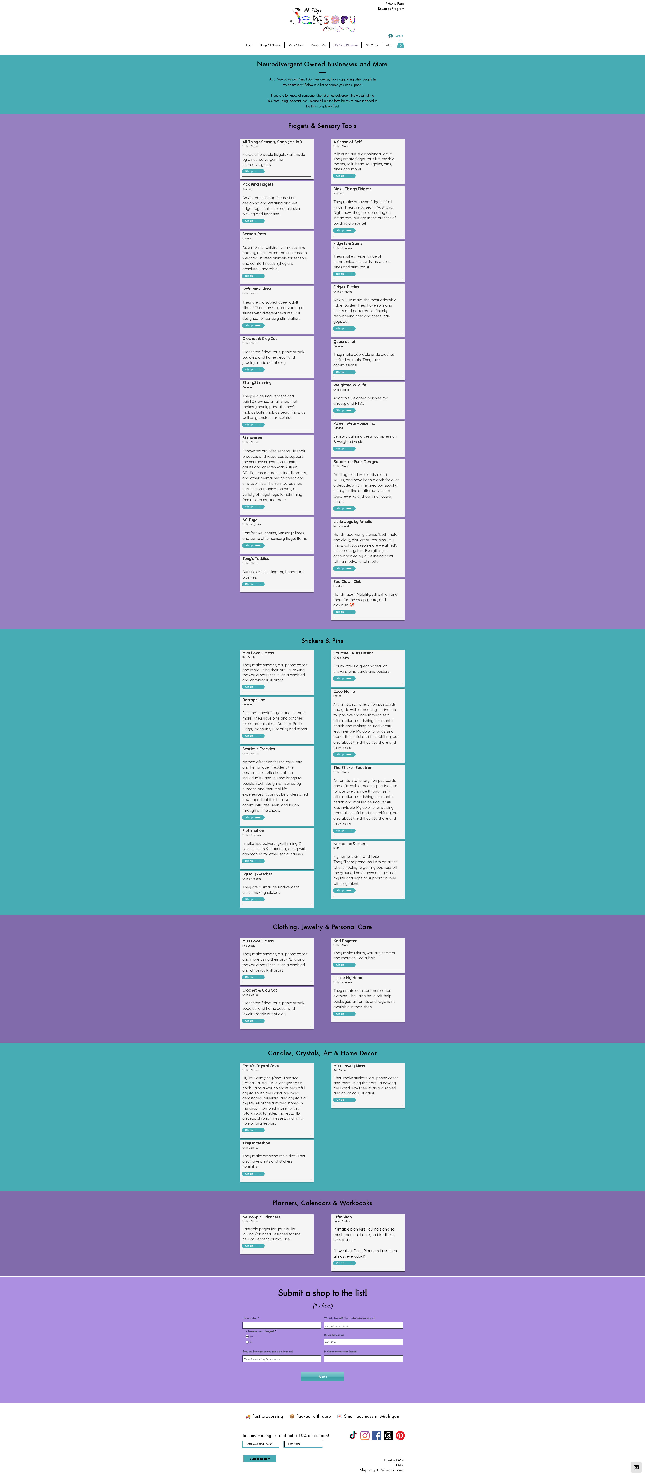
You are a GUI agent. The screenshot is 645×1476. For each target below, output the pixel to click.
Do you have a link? (334, 1335)
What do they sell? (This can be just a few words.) (349, 1318)
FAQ (400, 1465)
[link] (400, 44)
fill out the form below (335, 100)
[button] (389, 45)
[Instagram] (365, 1435)
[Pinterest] (400, 1435)
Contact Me (394, 1460)
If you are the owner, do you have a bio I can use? (268, 1351)
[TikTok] (353, 1435)
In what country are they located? (341, 1351)
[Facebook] (376, 1435)
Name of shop (250, 1318)
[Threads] (388, 1435)
